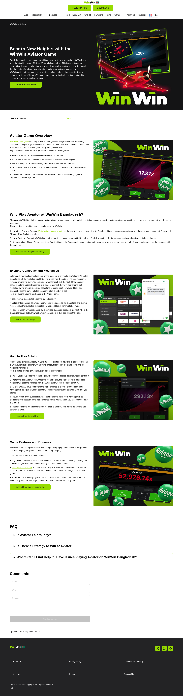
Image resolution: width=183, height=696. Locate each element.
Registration (36, 15)
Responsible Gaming (133, 662)
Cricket (87, 15)
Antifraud (17, 674)
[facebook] (170, 648)
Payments (98, 15)
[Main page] (91, 2)
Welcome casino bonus (22, 467)
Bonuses (53, 15)
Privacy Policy (74, 662)
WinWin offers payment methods (52, 231)
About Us (131, 15)
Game (117, 15)
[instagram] (164, 648)
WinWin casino (16, 72)
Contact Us (129, 674)
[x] (157, 648)
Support (141, 15)
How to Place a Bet (72, 15)
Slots (108, 15)
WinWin (13, 24)
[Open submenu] (44, 15)
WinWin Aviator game (19, 141)
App (26, 15)
